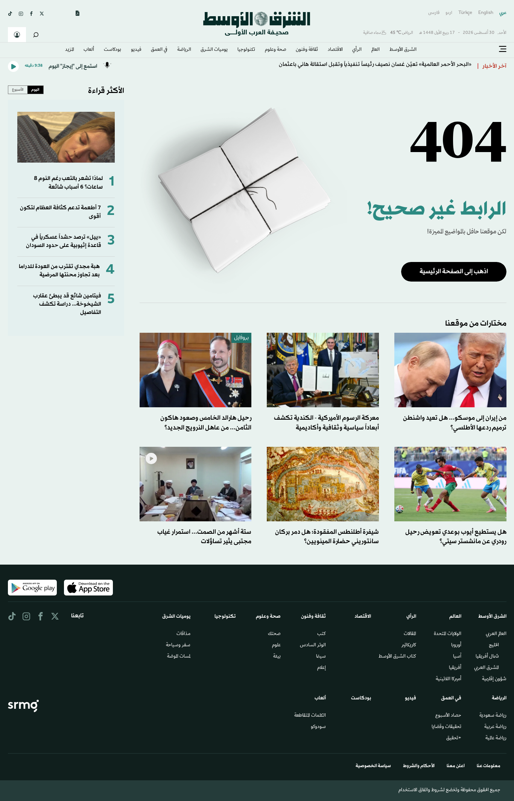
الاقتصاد (335, 50)
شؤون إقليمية (494, 679)
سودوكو (318, 727)
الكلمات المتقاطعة (310, 716)
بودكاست (112, 50)
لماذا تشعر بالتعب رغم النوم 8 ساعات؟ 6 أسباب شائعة (68, 183)
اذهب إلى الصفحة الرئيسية (454, 271)
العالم (375, 50)
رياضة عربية (495, 727)
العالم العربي (496, 634)
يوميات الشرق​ (214, 50)
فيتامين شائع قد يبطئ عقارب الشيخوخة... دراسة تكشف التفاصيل (67, 304)
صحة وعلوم (275, 50)
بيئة (277, 656)
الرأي (357, 50)
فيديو (136, 50)
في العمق (159, 50)
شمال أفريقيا (487, 656)
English (485, 13)
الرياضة (184, 50)
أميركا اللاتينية (448, 679)
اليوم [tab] (35, 89)
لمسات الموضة (178, 656)
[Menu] (502, 49)
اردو (449, 13)
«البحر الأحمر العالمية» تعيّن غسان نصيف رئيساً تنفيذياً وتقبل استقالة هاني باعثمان (375, 66)
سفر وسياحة (178, 645)
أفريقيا (455, 668)
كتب (321, 634)
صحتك (274, 634)
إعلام (321, 668)
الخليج (494, 645)
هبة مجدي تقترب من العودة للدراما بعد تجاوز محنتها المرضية (59, 271)
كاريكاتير (408, 645)
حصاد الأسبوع (448, 716)
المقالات (410, 634)
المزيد (69, 50)
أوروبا (456, 645)
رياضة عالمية (495, 738)
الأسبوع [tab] (18, 89)
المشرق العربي (486, 668)
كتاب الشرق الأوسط (397, 656)
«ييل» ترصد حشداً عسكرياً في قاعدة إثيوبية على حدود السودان (63, 241)
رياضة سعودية (492, 716)
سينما (321, 656)
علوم (276, 645)
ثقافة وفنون (307, 50)
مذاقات (183, 634)
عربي (502, 13)
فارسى (433, 13)
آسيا (457, 656)
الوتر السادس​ (313, 645)
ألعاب (89, 50)
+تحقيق (453, 738)
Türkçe (465, 13)
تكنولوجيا (246, 50)
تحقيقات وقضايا (446, 727)
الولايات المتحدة (447, 634)
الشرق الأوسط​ (403, 50)
